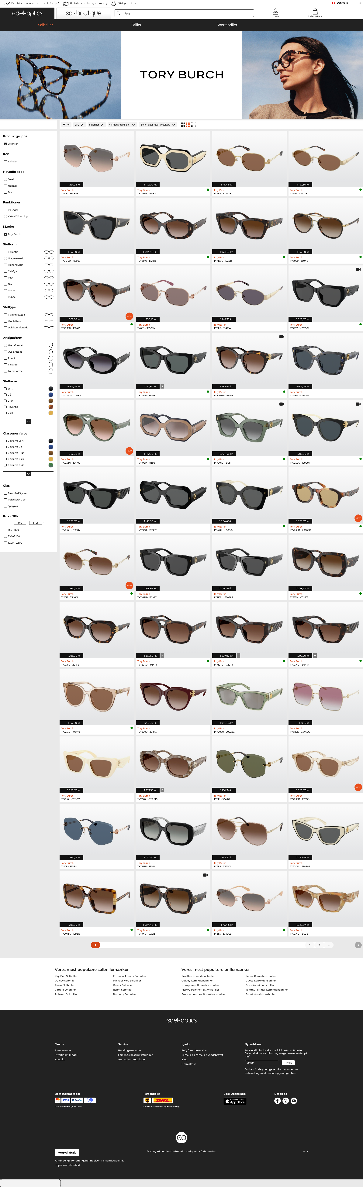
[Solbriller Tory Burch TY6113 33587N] (173, 291)
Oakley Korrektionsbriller (197, 980)
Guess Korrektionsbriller (261, 980)
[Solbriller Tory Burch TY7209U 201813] (173, 695)
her (293, 1073)
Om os (59, 1044)
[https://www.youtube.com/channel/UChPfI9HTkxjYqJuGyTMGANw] (294, 1101)
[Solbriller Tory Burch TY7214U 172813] (173, 224)
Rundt (11, 358)
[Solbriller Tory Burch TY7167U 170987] (173, 561)
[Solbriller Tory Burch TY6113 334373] (249, 157)
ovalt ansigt (15, 351)
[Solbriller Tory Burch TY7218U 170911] (173, 830)
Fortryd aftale (66, 1152)
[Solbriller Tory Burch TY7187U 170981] (173, 359)
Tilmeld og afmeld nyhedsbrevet (202, 1054)
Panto (11, 290)
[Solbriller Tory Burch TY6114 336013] (249, 830)
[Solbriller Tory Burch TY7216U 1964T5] (326, 628)
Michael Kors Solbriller (127, 980)
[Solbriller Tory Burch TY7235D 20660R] (326, 493)
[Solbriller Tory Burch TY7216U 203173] (97, 762)
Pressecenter (63, 1050)
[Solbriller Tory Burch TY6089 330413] (326, 224)
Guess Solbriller (123, 985)
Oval (10, 284)
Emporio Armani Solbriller (129, 976)
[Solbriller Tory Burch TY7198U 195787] (326, 359)
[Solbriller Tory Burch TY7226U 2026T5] (173, 762)
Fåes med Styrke (17, 493)
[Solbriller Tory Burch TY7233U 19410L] (97, 426)
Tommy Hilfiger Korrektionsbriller (267, 989)
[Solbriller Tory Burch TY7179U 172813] (326, 561)
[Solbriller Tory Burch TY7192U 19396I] (173, 426)
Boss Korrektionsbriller (260, 985)
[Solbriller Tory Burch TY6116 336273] (326, 157)
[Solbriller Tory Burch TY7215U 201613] (97, 628)
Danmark (342, 2)
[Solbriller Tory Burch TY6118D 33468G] (326, 695)
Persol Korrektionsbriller (261, 976)
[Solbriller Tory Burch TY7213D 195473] (97, 695)
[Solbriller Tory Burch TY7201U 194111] (249, 426)
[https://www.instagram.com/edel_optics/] (285, 1101)
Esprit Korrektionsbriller (260, 994)
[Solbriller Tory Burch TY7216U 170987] (97, 493)
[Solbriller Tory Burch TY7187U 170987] (326, 291)
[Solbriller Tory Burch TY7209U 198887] (326, 426)
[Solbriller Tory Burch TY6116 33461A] (249, 291)
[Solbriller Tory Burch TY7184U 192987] (97, 224)
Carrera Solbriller (65, 989)
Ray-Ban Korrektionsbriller (198, 976)
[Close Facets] (28, 124)
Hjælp (186, 1044)
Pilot (10, 277)
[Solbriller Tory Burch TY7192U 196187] (173, 157)
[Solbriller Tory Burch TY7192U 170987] (173, 493)
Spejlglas (13, 506)
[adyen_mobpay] (90, 1100)
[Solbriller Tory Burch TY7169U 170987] (249, 561)
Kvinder (12, 161)
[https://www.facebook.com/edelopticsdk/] (277, 1101)
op (305, 1151)
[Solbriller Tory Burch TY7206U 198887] (326, 830)
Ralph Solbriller (122, 989)
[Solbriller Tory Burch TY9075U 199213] (97, 897)
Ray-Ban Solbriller (66, 976)
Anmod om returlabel (132, 1059)
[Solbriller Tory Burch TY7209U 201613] (249, 359)
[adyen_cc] (57, 1100)
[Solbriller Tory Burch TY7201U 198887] (249, 493)
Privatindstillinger (66, 1054)
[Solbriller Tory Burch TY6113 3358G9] (249, 897)
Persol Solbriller (64, 985)
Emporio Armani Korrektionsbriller (203, 994)
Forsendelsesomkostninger (135, 1054)
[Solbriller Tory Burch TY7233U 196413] (97, 291)
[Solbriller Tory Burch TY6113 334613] (97, 561)
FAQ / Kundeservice (194, 1050)
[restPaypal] (77, 1100)
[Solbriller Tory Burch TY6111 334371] (249, 762)
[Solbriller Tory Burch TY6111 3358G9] (97, 157)
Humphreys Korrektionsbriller (200, 985)
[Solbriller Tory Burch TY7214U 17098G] (97, 359)
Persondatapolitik (112, 1160)
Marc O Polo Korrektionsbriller (200, 989)
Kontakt (60, 1059)
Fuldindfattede (16, 314)
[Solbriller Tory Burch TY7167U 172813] (249, 224)
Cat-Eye (12, 271)
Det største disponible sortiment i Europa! (35, 3)
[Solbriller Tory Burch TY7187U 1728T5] (249, 628)
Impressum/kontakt (67, 1165)
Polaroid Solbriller (66, 994)
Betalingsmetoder (129, 1050)
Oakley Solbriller (65, 980)
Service (123, 1044)
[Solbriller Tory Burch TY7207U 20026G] (249, 695)
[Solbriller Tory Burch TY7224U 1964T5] (173, 628)
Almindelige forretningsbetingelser (77, 1160)
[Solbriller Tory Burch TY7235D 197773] (326, 762)
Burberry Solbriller (124, 994)
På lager (13, 210)
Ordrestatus (189, 1063)
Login (276, 16)
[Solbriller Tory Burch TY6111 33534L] (97, 830)
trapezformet (15, 371)
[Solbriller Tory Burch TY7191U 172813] (173, 897)
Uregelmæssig (16, 258)
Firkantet (13, 252)
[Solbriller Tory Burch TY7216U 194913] (326, 897)
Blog (184, 1059)
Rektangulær (15, 264)
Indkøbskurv (315, 16)
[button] (27, 13)
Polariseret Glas (17, 499)
